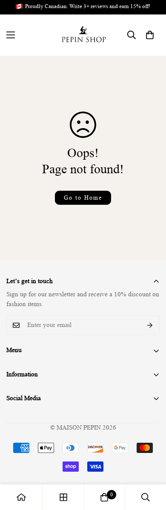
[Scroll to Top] (150, 464)
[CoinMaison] (83, 35)
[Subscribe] (150, 325)
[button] (150, 35)
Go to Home (83, 197)
